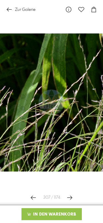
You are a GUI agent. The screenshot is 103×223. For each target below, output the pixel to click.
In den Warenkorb (54, 214)
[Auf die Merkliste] (81, 9)
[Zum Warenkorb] (93, 9)
